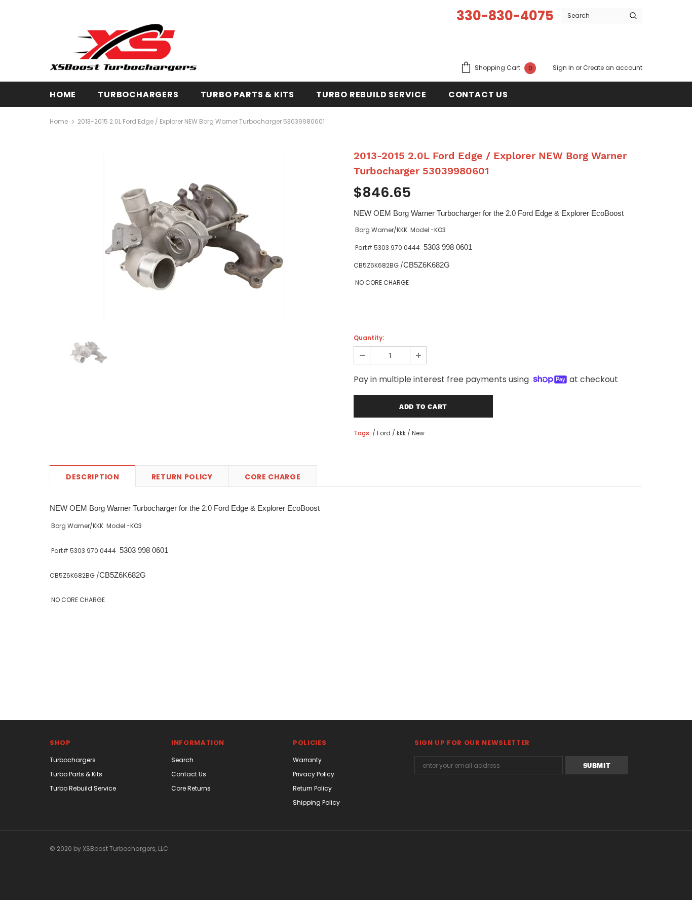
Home (59, 121)
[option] (194, 236)
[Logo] (127, 48)
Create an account (612, 67)
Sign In (564, 67)
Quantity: (369, 337)
